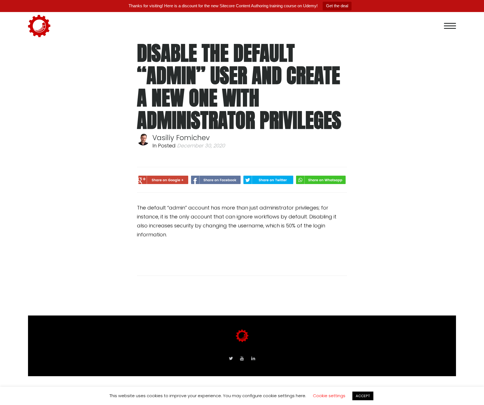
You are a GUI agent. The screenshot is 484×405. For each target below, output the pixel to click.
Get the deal (337, 5)
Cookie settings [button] (329, 396)
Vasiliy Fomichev (181, 138)
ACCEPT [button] (363, 396)
